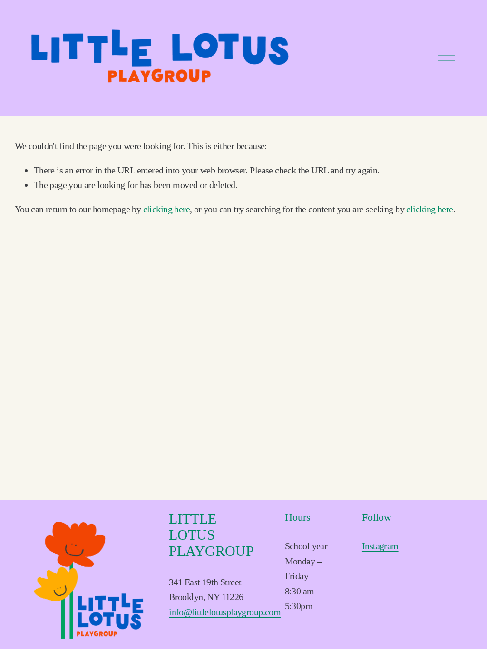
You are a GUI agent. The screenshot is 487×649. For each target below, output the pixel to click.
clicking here (166, 209)
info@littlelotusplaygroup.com (225, 612)
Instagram (380, 546)
